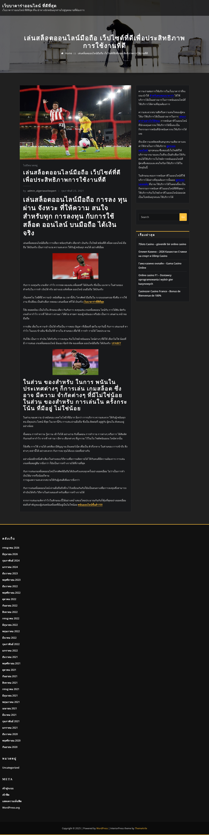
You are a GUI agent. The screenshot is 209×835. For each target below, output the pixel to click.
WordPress (102, 828)
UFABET (116, 343)
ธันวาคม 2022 (10, 586)
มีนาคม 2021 (9, 715)
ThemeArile (141, 828)
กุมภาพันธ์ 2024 (11, 560)
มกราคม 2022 (10, 650)
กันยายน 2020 (9, 747)
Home (68, 53)
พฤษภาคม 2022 (11, 631)
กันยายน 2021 (9, 676)
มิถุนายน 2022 (10, 625)
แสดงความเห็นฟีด (12, 801)
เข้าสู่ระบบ (7, 788)
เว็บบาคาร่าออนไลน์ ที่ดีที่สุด (29, 6)
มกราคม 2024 (10, 567)
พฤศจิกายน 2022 (11, 592)
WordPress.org (11, 807)
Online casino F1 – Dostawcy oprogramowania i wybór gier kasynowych (155, 279)
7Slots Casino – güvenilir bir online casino (162, 244)
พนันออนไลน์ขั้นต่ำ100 (90, 504)
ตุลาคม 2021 (9, 670)
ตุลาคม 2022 (9, 599)
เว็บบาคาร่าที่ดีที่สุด (94, 301)
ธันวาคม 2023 (10, 573)
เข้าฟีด (5, 794)
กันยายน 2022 (9, 605)
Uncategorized (10, 767)
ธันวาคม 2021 (10, 657)
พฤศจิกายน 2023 (11, 580)
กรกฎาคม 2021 (10, 689)
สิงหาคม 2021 (10, 682)
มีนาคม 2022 (9, 637)
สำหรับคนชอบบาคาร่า (162, 95)
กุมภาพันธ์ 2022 (11, 644)
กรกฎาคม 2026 (10, 547)
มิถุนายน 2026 (10, 554)
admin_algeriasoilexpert (39, 190)
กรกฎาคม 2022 (10, 618)
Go (183, 217)
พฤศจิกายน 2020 (11, 740)
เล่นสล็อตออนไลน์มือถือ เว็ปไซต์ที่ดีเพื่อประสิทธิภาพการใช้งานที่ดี (113, 53)
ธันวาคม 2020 (10, 734)
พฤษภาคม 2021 (11, 702)
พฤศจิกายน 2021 (11, 663)
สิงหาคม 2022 (10, 612)
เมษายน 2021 (9, 708)
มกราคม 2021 (10, 727)
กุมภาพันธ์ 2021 (11, 721)
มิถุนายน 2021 (10, 695)
